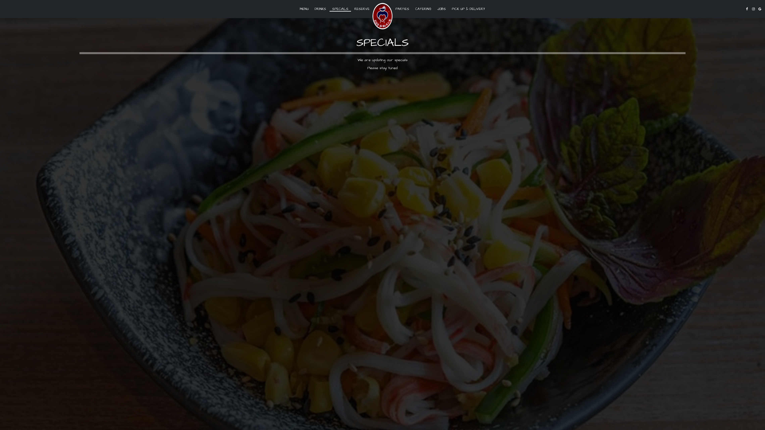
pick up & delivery (467, 9)
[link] (382, 16)
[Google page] (760, 9)
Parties (402, 9)
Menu (304, 9)
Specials (340, 9)
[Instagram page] (753, 9)
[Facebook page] (747, 9)
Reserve (362, 9)
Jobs (441, 9)
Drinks (320, 9)
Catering (423, 9)
